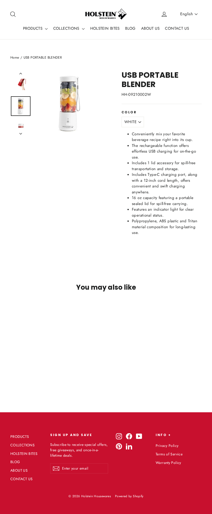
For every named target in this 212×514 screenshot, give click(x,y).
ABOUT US (150, 28)
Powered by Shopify (129, 496)
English (186, 14)
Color (129, 112)
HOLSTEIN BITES (105, 28)
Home (14, 57)
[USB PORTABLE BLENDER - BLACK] (26, 366)
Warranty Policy (168, 462)
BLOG (130, 28)
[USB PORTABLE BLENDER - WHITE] (13, 366)
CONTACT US (177, 28)
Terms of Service (169, 454)
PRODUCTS (33, 28)
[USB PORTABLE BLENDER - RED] (20, 366)
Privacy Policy (167, 445)
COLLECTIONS (67, 28)
